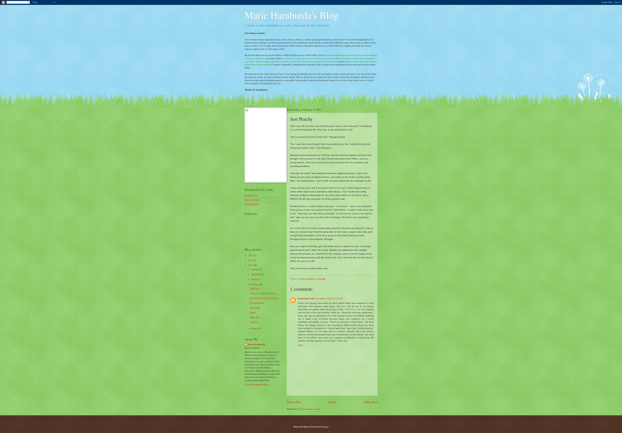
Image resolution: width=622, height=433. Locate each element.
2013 (250, 260)
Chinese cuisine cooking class (263, 293)
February (255, 284)
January (254, 328)
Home (332, 402)
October (255, 269)
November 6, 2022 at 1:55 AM (329, 298)
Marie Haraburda (252, 199)
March (254, 279)
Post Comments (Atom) (309, 408)
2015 (250, 255)
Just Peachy (255, 307)
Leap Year (254, 288)
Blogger (324, 426)
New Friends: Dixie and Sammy (264, 298)
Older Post (370, 402)
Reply (300, 345)
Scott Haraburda (252, 204)
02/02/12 (254, 322)
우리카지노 (350, 309)
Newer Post (294, 402)
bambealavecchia (306, 298)
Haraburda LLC (252, 195)
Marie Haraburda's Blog (292, 14)
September (256, 274)
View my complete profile (256, 384)
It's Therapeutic (257, 302)
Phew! (253, 312)
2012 (250, 265)
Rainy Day (255, 317)
